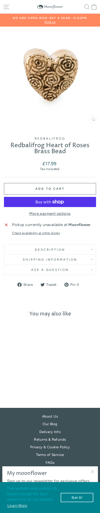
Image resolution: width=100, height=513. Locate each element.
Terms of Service (50, 454)
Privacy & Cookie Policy (50, 447)
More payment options (49, 213)
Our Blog (50, 424)
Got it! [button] (77, 497)
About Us (50, 416)
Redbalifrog (50, 138)
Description (50, 249)
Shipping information (50, 259)
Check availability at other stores (36, 233)
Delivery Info (50, 432)
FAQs (50, 462)
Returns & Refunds (50, 439)
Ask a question (50, 270)
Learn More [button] (17, 506)
